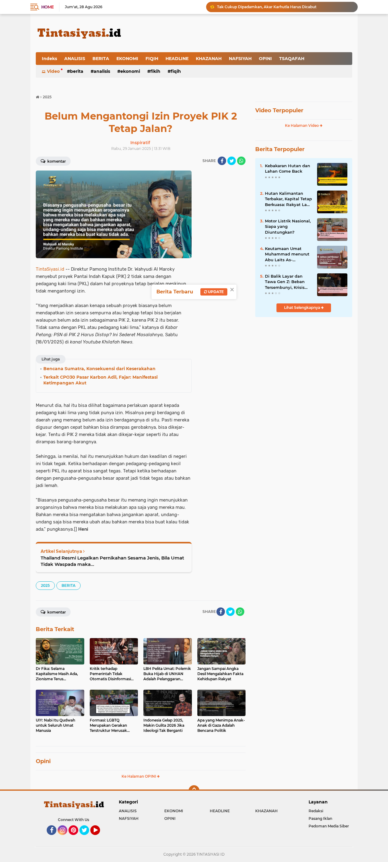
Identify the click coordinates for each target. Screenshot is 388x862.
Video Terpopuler (279, 110)
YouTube (99, 837)
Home (47, 7)
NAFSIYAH (240, 58)
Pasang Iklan (320, 818)
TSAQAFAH (291, 58)
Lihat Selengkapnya (302, 307)
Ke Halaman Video (302, 125)
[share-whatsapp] (241, 161)
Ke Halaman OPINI (139, 776)
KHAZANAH (209, 58)
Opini (43, 761)
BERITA (100, 58)
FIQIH (152, 58)
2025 (45, 585)
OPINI (265, 58)
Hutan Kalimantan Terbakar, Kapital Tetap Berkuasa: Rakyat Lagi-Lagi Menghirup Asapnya (288, 199)
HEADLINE (177, 58)
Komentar (56, 161)
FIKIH (155, 71)
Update (215, 291)
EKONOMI (127, 58)
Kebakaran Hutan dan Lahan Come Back (287, 168)
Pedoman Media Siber (329, 826)
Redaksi (316, 811)
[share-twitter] (231, 161)
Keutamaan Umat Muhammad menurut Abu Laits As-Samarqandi (287, 254)
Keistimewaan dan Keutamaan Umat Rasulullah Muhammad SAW (277, 7)
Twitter (87, 837)
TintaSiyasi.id (50, 269)
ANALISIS (74, 58)
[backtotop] (194, 790)
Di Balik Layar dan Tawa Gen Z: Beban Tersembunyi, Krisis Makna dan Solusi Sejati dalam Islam (285, 282)
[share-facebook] (222, 161)
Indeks (49, 58)
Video (53, 71)
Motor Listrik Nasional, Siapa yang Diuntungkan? (288, 226)
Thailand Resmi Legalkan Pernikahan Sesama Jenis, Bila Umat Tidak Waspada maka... (112, 561)
